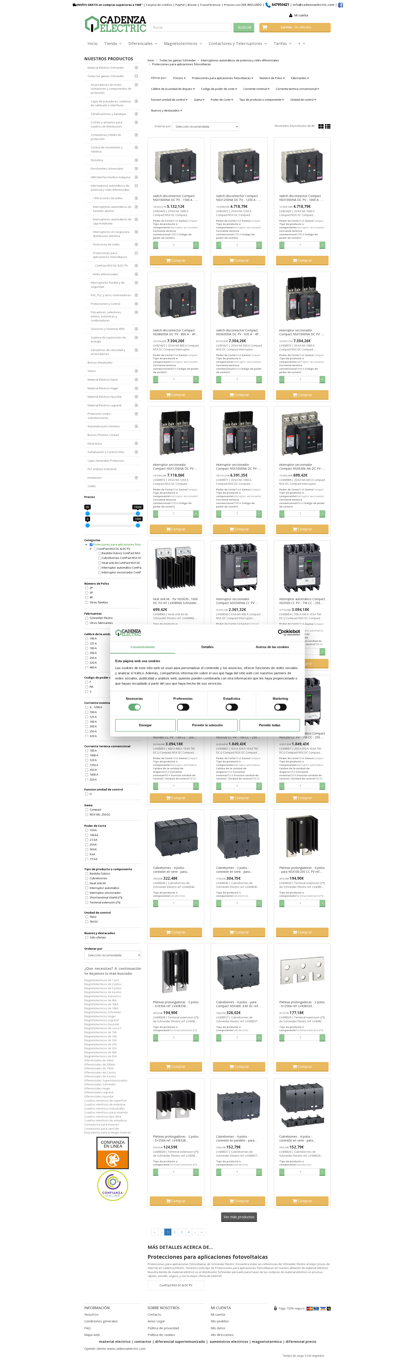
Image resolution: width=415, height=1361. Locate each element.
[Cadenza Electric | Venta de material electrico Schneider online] (115, 24)
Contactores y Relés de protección (106, 137)
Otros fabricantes (101, 623)
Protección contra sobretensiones (99, 416)
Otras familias (99, 602)
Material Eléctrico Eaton (103, 380)
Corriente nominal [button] (255, 89)
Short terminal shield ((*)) (106, 897)
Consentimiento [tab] (143, 647)
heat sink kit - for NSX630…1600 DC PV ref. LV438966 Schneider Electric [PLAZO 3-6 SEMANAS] (175, 601)
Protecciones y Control (105, 304)
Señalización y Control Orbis (106, 452)
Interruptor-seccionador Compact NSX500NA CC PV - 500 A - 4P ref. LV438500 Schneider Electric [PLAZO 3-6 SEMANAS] (237, 601)
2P (91, 588)
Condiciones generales (101, 1321)
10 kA (93, 830)
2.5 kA (93, 840)
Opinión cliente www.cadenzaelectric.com (114, 1348)
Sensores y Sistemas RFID (108, 329)
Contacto (154, 1314)
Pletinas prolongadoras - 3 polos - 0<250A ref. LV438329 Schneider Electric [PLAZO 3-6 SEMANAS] (302, 1004)
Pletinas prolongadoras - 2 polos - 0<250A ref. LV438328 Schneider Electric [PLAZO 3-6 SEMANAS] (176, 1138)
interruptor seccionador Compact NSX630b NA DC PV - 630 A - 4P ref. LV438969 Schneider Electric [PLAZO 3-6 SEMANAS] (300, 467)
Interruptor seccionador (105, 893)
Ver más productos (239, 1217)
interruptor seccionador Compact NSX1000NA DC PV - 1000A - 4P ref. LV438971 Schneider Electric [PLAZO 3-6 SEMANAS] (237, 467)
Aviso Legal (156, 1321)
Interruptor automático (104, 888)
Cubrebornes (98, 878)
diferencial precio (301, 1341)
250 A (93, 658)
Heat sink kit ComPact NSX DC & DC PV (126, 563)
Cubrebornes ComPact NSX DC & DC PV (126, 558)
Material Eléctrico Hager (103, 388)
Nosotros (91, 1314)
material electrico (115, 1341)
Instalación (95, 478)
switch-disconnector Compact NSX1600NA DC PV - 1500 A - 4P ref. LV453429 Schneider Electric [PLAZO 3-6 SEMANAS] (176, 198)
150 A (93, 770)
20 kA (93, 844)
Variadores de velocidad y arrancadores (108, 352)
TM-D (93, 917)
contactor (142, 1341)
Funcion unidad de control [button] (168, 100)
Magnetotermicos (182, 43)
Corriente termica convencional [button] (296, 89)
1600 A (94, 774)
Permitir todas (269, 725)
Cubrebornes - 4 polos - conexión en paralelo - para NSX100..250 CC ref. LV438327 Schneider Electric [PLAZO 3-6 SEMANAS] (237, 1138)
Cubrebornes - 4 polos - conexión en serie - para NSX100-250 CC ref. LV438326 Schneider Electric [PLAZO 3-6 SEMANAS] (300, 1138)
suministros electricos (229, 1341)
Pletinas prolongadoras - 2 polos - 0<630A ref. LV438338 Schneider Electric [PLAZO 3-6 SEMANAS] (176, 1004)
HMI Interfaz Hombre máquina (110, 177)
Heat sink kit (98, 883)
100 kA (94, 835)
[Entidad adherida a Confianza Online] (112, 1169)
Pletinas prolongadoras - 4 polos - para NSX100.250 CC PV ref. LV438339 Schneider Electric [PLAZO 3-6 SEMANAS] (302, 870)
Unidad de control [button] (302, 100)
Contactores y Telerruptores (236, 43)
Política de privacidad (163, 1328)
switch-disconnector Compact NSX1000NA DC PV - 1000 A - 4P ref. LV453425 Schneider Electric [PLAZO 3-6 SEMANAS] (302, 198)
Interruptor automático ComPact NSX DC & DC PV (126, 567)
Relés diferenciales (105, 274)
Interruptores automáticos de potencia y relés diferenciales (110, 188)
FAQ (87, 1328)
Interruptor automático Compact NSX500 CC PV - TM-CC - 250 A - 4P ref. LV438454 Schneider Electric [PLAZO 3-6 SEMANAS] (302, 601)
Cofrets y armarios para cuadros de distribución (106, 124)
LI (91, 794)
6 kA (92, 854)
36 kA (93, 849)
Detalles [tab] (207, 647)
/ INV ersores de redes (108, 198)
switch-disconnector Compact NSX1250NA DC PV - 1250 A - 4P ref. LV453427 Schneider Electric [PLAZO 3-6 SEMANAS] (239, 198)
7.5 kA (93, 859)
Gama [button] (198, 100)
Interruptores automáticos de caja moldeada (112, 221)
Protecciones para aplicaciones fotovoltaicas (110, 255)
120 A (93, 760)
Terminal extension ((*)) (105, 902)
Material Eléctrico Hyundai (104, 397)
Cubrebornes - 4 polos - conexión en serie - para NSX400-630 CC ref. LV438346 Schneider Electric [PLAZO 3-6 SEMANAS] (174, 870)
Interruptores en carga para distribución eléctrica (111, 234)
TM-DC (94, 922)
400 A (93, 667)
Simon (92, 371)
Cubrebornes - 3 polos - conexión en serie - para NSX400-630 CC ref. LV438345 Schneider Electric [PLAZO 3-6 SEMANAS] (237, 870)
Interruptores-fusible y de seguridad (107, 285)
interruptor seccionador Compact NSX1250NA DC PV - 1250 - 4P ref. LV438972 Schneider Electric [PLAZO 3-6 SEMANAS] (174, 467)
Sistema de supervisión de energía (108, 339)
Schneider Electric (101, 618)
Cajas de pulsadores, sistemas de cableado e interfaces (111, 103)
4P (91, 597)
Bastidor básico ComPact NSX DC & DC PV (126, 553)
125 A (93, 643)
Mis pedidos (220, 1321)
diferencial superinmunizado (180, 1341)
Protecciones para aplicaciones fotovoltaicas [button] (221, 78)
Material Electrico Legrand (104, 405)
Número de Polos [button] (271, 78)
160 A (93, 648)
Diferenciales (141, 43)
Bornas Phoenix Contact (103, 435)
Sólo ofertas (98, 937)
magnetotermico (267, 1341)
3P (91, 593)
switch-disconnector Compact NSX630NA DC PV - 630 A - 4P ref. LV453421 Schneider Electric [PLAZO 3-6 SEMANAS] (238, 332)
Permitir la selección (207, 725)
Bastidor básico (100, 873)
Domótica (97, 160)
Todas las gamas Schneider (106, 76)
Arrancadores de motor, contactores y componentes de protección (111, 89)
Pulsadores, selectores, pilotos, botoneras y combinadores (106, 316)
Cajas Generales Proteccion (106, 461)
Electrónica (95, 443)
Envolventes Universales (107, 168)
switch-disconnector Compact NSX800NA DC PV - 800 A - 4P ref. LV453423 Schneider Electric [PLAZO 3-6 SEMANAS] (175, 332)
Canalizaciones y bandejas (108, 114)
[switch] (183, 707)
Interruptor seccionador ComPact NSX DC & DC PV (126, 572)
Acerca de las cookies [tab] (272, 647)
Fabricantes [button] (299, 78)
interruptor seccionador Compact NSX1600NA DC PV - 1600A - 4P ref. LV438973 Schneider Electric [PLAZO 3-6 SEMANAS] (300, 332)
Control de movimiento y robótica (107, 149)
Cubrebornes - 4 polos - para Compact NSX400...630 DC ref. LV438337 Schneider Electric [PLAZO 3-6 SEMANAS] (237, 1004)
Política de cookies (161, 1334)
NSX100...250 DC (100, 814)
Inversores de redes (106, 244)
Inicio (92, 43)
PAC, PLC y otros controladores (111, 295)
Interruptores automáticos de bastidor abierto (112, 209)
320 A (93, 663)
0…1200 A (96, 707)
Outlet (92, 486)
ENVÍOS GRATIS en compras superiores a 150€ (109, 5)
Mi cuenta (301, 15)
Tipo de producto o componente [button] (260, 100)
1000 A (94, 755)
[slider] (87, 513)
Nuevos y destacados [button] (165, 110)
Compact (95, 809)
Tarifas (281, 43)
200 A (93, 653)
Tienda (111, 43)
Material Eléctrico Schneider (106, 68)
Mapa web (92, 1334)
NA (91, 686)
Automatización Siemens (104, 426)
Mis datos (218, 1328)
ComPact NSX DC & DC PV (111, 265)
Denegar (145, 725)
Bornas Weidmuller (100, 362)
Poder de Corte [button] (221, 100)
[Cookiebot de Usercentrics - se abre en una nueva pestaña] (281, 633)
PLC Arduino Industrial (102, 469)
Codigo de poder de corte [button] (218, 89)
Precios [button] (178, 78)
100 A (93, 638)
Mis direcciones (222, 1334)
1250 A (94, 765)
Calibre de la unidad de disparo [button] (172, 89)
